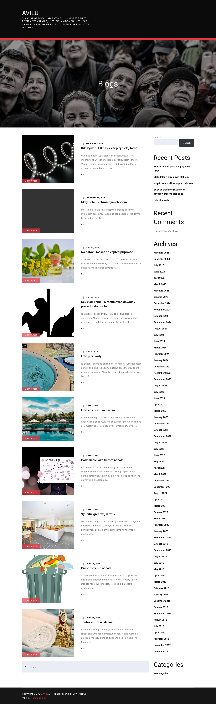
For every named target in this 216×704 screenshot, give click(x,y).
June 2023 (159, 398)
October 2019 (161, 544)
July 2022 (159, 449)
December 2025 (162, 259)
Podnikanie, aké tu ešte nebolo (102, 460)
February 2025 (161, 290)
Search (157, 136)
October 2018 (161, 607)
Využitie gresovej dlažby (98, 514)
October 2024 (161, 316)
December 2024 (162, 303)
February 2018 (161, 638)
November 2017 (162, 645)
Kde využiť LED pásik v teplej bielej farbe (109, 148)
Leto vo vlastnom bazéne (98, 410)
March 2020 (160, 518)
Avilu (30, 12)
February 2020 (161, 525)
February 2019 (161, 588)
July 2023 (159, 392)
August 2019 (160, 556)
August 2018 (160, 619)
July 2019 (159, 562)
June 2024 (159, 341)
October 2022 (161, 430)
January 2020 (161, 531)
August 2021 (160, 493)
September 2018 (162, 613)
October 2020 (161, 512)
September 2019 (162, 550)
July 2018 (159, 626)
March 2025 (160, 284)
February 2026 (161, 252)
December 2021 (162, 480)
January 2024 (161, 360)
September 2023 (162, 379)
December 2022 (162, 423)
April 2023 (159, 404)
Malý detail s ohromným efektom (104, 202)
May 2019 (159, 569)
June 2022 (159, 455)
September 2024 (162, 322)
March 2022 (160, 474)
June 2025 (159, 271)
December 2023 (162, 366)
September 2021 (162, 487)
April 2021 (159, 499)
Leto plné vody (91, 356)
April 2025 (159, 278)
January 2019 (161, 594)
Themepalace (38, 697)
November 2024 (162, 309)
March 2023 (160, 411)
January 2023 (161, 417)
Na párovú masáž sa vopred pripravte (107, 252)
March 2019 (160, 581)
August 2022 (160, 442)
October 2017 (161, 651)
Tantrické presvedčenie (97, 622)
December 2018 (162, 600)
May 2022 (159, 461)
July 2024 (159, 335)
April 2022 (159, 468)
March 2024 (160, 347)
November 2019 (162, 537)
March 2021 (160, 506)
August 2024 (160, 328)
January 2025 (161, 297)
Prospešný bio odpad (96, 568)
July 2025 (159, 265)
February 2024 (161, 354)
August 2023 (160, 385)
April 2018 (159, 632)
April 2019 (159, 575)
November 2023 (162, 373)
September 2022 (162, 436)
